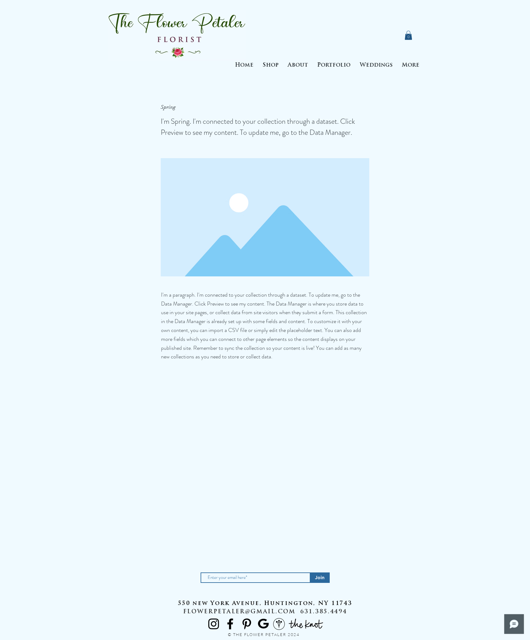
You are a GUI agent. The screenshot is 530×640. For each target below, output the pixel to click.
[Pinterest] (247, 624)
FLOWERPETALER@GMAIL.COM (239, 612)
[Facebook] (230, 624)
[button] (334, 65)
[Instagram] (213, 624)
